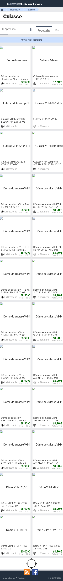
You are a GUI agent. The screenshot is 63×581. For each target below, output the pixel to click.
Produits (14, 9)
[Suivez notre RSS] (28, 571)
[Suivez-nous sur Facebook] (35, 571)
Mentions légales (8, 578)
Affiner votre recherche (31, 39)
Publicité (21, 578)
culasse (31, 9)
